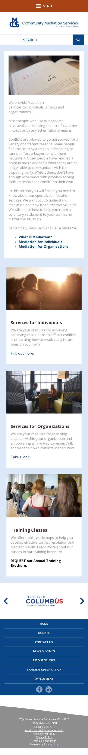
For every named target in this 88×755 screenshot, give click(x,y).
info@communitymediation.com (44, 730)
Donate (44, 633)
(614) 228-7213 (46, 727)
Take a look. (20, 457)
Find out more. (22, 353)
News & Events (44, 651)
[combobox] (46, 40)
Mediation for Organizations (43, 246)
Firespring (51, 744)
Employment (44, 679)
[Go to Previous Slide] (6, 601)
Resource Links (44, 660)
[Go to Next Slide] (82, 601)
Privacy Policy (44, 737)
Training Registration (44, 669)
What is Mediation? (35, 237)
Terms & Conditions (44, 741)
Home (44, 624)
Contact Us (44, 642)
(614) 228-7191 (48, 723)
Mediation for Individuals (40, 241)
